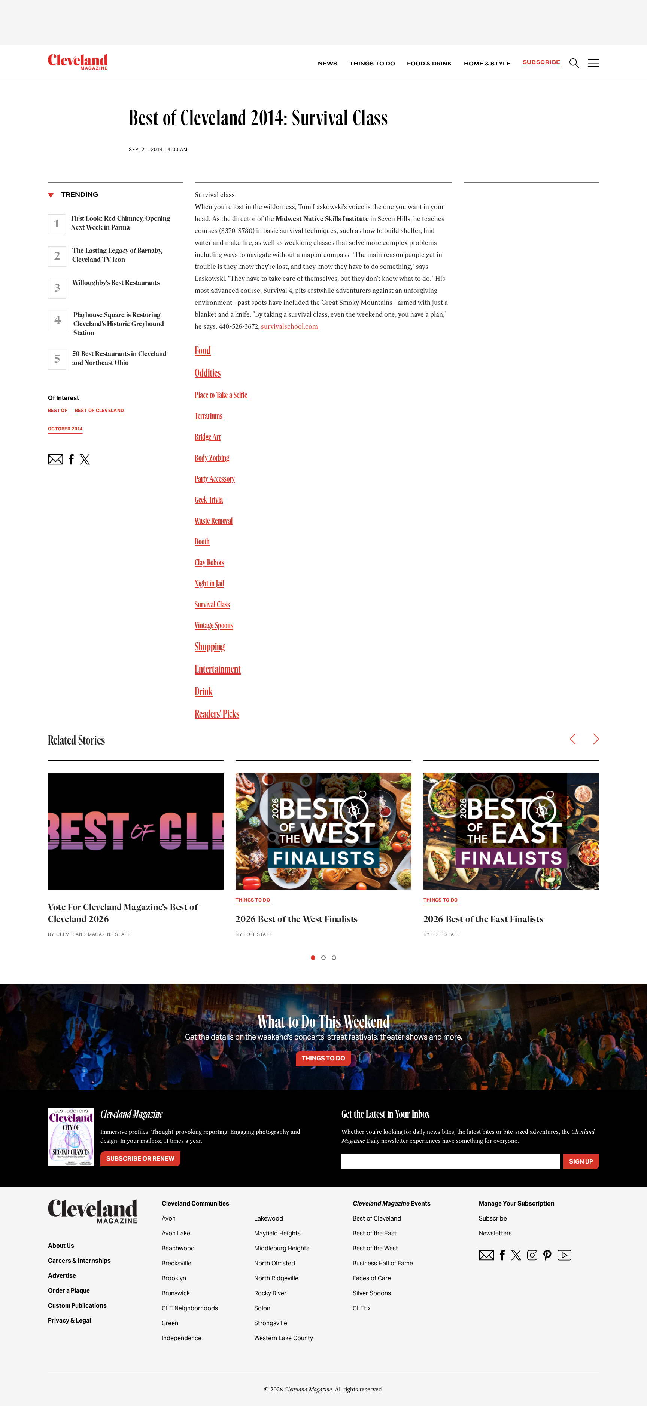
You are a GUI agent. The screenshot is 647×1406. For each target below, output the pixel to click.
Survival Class (212, 604)
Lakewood (268, 1218)
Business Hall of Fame (383, 1263)
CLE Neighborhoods (190, 1308)
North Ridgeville (276, 1278)
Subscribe (542, 62)
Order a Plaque (69, 1291)
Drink (204, 692)
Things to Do (372, 63)
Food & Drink (429, 63)
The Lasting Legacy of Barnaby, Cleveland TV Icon (117, 255)
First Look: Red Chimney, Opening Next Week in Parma (120, 223)
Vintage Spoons (214, 625)
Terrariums (208, 416)
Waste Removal (214, 520)
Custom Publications (77, 1306)
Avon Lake (176, 1233)
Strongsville (270, 1323)
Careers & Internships (79, 1261)
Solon (262, 1308)
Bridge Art (208, 437)
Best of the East (375, 1233)
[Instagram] (532, 1255)
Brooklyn (174, 1278)
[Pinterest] (547, 1255)
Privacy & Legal (69, 1320)
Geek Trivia (209, 499)
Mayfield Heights (277, 1233)
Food (203, 351)
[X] (516, 1255)
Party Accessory (215, 479)
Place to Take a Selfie (221, 395)
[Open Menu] (593, 64)
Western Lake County (283, 1338)
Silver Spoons (372, 1293)
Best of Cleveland (377, 1218)
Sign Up (581, 1162)
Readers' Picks (217, 714)
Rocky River (270, 1293)
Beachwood (178, 1248)
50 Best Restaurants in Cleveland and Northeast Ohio (119, 358)
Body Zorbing (212, 458)
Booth (202, 541)
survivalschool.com (289, 326)
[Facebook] (502, 1255)
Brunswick (176, 1293)
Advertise (62, 1276)
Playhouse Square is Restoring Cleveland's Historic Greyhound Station (118, 324)
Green (170, 1323)
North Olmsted (274, 1263)
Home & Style (487, 63)
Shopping (210, 647)
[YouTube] (564, 1255)
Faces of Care (372, 1278)
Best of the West (375, 1248)
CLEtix (362, 1308)
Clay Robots (209, 562)
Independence (181, 1338)
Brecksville (176, 1263)
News (327, 63)
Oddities (208, 373)
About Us (61, 1246)
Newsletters (495, 1233)
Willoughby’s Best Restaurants (116, 283)
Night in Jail (209, 583)
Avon (169, 1218)
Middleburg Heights (281, 1248)
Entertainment (218, 669)
